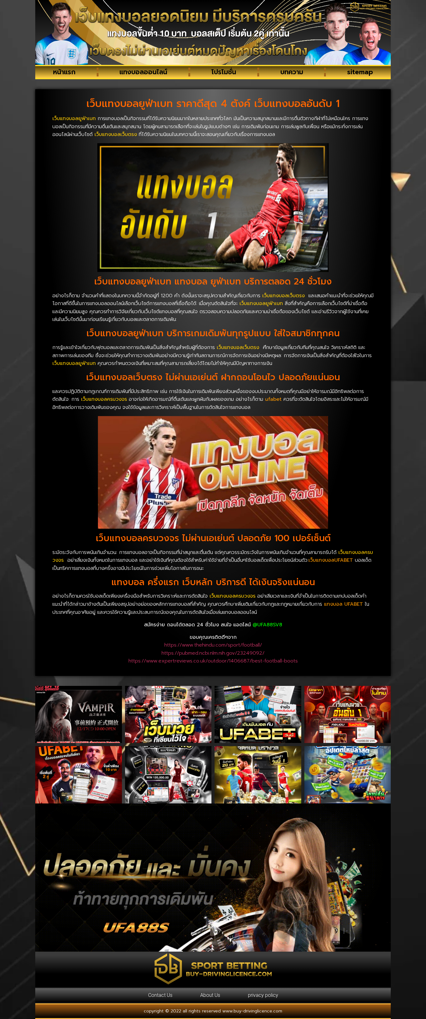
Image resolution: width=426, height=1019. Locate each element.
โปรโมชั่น (223, 72)
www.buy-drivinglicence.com (252, 1011)
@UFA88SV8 (267, 624)
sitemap (360, 72)
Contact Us (160, 995)
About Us (210, 995)
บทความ (291, 72)
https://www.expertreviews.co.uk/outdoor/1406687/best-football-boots (213, 661)
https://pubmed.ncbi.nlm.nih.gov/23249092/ (213, 653)
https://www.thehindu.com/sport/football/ (213, 645)
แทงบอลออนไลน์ (143, 72)
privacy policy (263, 995)
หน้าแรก (64, 72)
